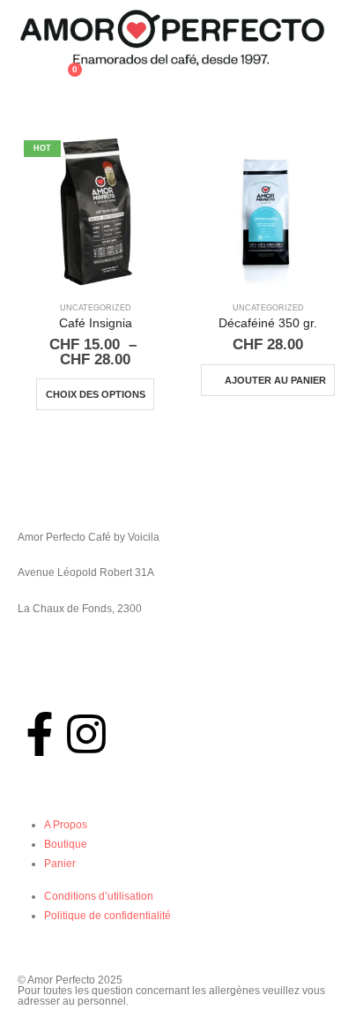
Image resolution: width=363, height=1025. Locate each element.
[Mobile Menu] (28, 89)
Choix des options (95, 394)
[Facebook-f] (40, 734)
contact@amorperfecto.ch (79, 686)
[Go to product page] (267, 210)
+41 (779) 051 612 (62, 648)
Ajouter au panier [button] (275, 380)
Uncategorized (95, 307)
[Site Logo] (172, 38)
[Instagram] (86, 734)
